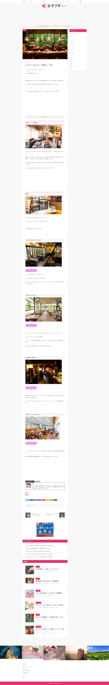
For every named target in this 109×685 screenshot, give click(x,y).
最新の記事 (38, 481)
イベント (38, 590)
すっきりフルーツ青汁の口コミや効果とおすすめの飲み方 (38, 551)
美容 (43, 1)
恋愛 (80, 1)
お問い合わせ (25, 668)
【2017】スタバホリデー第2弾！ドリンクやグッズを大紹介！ (50, 605)
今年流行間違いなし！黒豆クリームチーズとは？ (47, 569)
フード (36, 505)
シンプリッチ (72, 44)
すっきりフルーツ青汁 (73, 33)
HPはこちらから (31, 270)
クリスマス (38, 602)
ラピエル (71, 59)
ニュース (71, 46)
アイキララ (72, 35)
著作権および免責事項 (26, 670)
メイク (68, 1)
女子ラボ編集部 (25, 672)
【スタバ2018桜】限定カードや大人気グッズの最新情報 (48, 593)
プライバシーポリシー (26, 666)
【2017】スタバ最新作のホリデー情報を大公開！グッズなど (38, 548)
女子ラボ (53, 683)
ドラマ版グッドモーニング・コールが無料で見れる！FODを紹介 (39, 556)
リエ (31, 505)
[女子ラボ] (54, 7)
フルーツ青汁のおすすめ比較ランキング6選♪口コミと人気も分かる (40, 545)
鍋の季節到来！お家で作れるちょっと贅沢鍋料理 (47, 581)
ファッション (56, 1)
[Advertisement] (54, 16)
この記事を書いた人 (30, 481)
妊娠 (71, 61)
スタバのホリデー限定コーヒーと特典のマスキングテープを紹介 (50, 630)
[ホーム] (24, 1)
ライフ (31, 1)
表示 (46, 117)
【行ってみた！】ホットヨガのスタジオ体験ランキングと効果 (39, 554)
